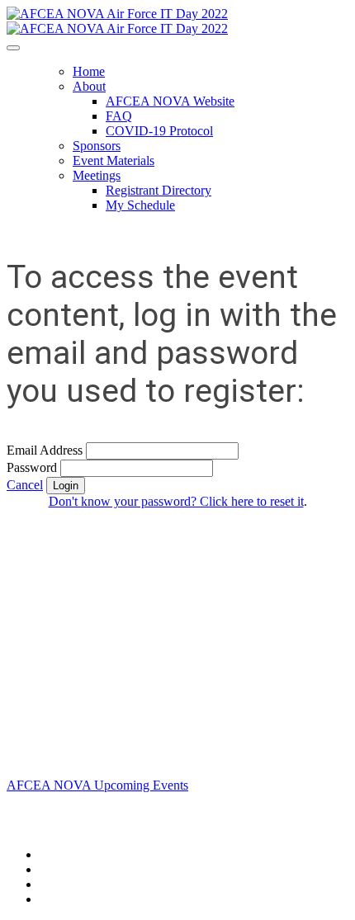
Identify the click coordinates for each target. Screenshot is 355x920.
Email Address (45, 450)
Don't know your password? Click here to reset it (176, 501)
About (89, 86)
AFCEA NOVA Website (170, 101)
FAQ (119, 116)
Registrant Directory (158, 190)
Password (32, 467)
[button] (25, 485)
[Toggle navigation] (13, 47)
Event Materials (113, 160)
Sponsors (97, 146)
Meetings (97, 175)
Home (89, 71)
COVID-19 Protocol (159, 131)
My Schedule (140, 205)
